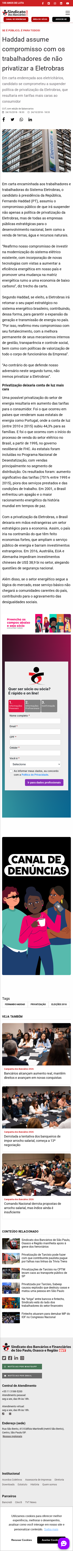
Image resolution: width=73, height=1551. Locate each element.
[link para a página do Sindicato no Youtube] (67, 3)
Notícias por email (19, 1376)
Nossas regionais (12, 1436)
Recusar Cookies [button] (21, 1540)
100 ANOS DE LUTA (13, 2)
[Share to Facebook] (4, 122)
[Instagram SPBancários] (22, 1358)
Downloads (8, 1484)
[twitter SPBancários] (4, 1358)
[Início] (21, 13)
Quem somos (49, 1484)
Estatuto (22, 1484)
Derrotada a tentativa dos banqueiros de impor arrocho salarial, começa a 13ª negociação (32, 1140)
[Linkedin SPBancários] (16, 1358)
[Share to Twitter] (12, 122)
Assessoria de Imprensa (38, 1479)
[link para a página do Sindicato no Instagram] (55, 3)
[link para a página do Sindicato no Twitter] (49, 3)
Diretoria (59, 1479)
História (34, 1484)
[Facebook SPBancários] (10, 1358)
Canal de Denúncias (16, 19)
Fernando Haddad (15, 1004)
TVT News (30, 1502)
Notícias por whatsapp (22, 1367)
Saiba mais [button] (51, 1529)
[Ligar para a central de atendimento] (3, 1413)
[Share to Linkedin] (30, 122)
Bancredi (7, 1502)
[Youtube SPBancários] (29, 1358)
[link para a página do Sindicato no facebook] (42, 3)
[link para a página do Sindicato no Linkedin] (61, 3)
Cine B (18, 1502)
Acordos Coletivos (12, 1479)
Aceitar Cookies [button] (51, 1540)
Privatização (38, 1004)
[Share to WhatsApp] (21, 122)
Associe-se (61, 19)
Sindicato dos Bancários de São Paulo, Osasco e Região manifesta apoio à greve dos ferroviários (46, 1243)
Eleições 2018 (59, 1004)
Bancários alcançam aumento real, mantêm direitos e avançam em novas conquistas (35, 1075)
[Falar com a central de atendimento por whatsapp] (10, 1413)
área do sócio (40, 19)
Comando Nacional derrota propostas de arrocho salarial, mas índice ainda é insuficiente (32, 1208)
